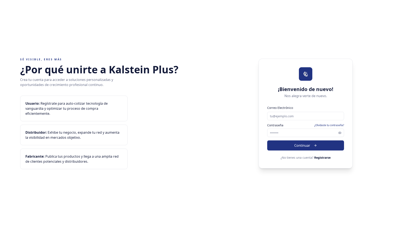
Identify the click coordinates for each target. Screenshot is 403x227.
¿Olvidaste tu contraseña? (329, 125)
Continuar (302, 145)
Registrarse (322, 158)
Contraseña (275, 125)
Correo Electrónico (280, 108)
